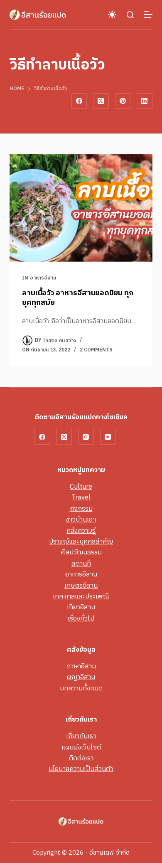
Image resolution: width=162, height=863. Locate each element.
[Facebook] (79, 101)
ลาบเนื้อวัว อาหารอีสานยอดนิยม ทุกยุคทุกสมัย (77, 298)
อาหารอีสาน (43, 278)
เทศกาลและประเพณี (81, 596)
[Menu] (148, 14)
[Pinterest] (123, 101)
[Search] (130, 14)
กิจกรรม (81, 508)
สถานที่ (81, 563)
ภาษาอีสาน (81, 666)
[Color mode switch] (112, 14)
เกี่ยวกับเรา (81, 736)
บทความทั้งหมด (81, 688)
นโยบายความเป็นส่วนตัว (81, 769)
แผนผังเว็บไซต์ (81, 747)
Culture (81, 486)
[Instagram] (86, 437)
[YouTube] (108, 437)
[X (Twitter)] (101, 101)
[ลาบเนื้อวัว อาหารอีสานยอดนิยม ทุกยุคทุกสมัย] (81, 207)
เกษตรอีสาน (81, 585)
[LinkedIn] (144, 101)
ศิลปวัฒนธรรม (81, 552)
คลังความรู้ (81, 531)
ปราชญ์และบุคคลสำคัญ (81, 541)
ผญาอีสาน (81, 677)
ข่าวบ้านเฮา (81, 519)
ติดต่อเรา (81, 758)
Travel (81, 497)
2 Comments (96, 350)
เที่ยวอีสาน (81, 607)
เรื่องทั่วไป (81, 618)
